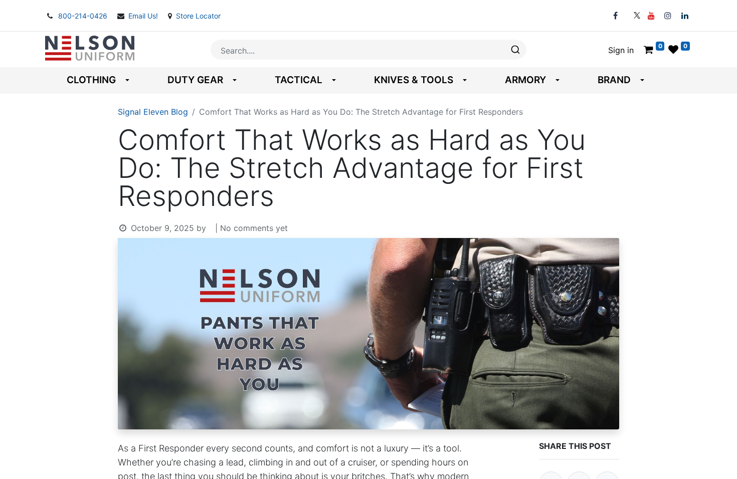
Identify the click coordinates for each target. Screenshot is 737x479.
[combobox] (368, 50)
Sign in (621, 50)
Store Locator (198, 16)
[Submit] (514, 50)
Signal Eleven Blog (153, 112)
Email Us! (144, 16)
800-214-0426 (83, 16)
